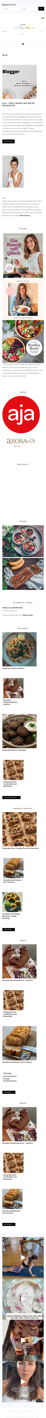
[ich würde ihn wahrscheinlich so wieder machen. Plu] (23, 1381)
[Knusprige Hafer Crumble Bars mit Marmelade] (13, 779)
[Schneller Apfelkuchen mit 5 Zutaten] (13, 878)
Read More (8, 141)
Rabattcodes (28, 615)
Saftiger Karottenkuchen (10, 1080)
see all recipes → (11, 797)
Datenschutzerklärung (15, 1416)
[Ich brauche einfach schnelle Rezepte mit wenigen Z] (23, 1340)
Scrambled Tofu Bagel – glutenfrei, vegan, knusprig (11, 916)
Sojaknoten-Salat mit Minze (13, 668)
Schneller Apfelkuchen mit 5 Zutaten (12, 881)
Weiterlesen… (25, 215)
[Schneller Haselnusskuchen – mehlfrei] (13, 698)
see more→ (8, 929)
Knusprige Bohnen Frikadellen (14, 750)
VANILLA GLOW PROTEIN (12, 608)
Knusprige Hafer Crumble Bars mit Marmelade (10, 784)
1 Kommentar (31, 109)
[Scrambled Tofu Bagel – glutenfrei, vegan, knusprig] (12, 911)
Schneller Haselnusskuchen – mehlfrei (11, 702)
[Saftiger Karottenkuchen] (13, 1076)
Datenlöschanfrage (31, 1416)
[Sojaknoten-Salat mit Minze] (19, 666)
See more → (8, 1092)
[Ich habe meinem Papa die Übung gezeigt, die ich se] (23, 1257)
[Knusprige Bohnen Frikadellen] (19, 747)
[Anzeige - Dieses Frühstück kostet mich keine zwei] (23, 1299)
